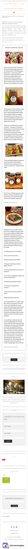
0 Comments (11, 41)
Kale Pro (19, 537)
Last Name (7, 433)
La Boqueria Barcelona (12, 38)
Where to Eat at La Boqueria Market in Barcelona (12, 22)
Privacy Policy (14, 530)
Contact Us (14, 533)
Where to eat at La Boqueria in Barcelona (17, 40)
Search (14, 359)
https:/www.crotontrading (11, 347)
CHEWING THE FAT (14, 5)
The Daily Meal (8, 40)
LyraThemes (20, 539)
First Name (7, 426)
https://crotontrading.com (10, 202)
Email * (6, 419)
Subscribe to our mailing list (14, 498)
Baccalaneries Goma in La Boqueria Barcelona (9, 37)
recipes (7, 482)
